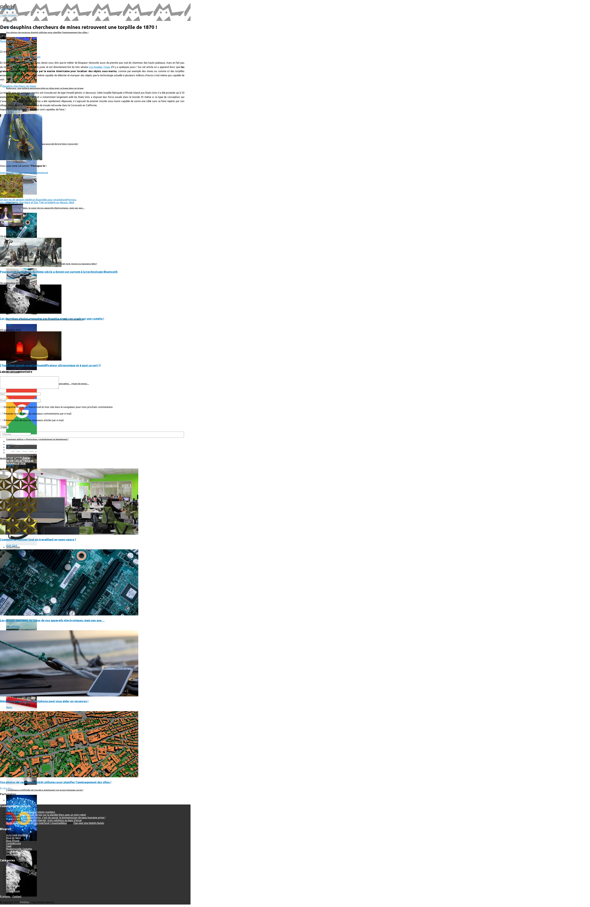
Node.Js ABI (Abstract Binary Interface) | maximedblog (36, 823)
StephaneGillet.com (17, 851)
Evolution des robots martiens (38, 812)
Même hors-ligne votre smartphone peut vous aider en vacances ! (44, 701)
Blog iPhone (12, 840)
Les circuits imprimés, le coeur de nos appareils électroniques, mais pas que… (52, 620)
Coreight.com (13, 843)
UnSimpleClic (13, 854)
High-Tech (11, 545)
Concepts (11, 866)
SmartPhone (13, 626)
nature (36, 56)
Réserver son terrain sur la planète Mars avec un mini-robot (53, 814)
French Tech (13, 800)
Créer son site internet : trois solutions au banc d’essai (52, 820)
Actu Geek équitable (17, 835)
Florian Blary (7, 41)
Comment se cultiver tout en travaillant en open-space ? (38, 539)
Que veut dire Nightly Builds (88, 823)
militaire (28, 56)
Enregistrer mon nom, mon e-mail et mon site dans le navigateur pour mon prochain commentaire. (58, 407)
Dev (8, 871)
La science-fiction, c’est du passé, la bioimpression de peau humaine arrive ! (63, 817)
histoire (20, 56)
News (9, 707)
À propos (5, 896)
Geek (9, 324)
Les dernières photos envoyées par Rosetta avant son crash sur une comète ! (52, 318)
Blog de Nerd (13, 837)
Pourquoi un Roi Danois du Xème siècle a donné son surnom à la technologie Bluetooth (59, 271)
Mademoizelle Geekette (19, 849)
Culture (10, 231)
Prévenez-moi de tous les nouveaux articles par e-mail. (34, 420)
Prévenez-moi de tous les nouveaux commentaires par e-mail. (38, 413)
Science (10, 278)
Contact (16, 896)
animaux (11, 56)
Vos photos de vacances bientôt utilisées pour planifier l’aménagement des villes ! (55, 782)
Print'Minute (13, 885)
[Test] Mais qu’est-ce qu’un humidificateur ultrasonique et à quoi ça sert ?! (50, 365)
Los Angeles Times (99, 67)
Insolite (10, 46)
